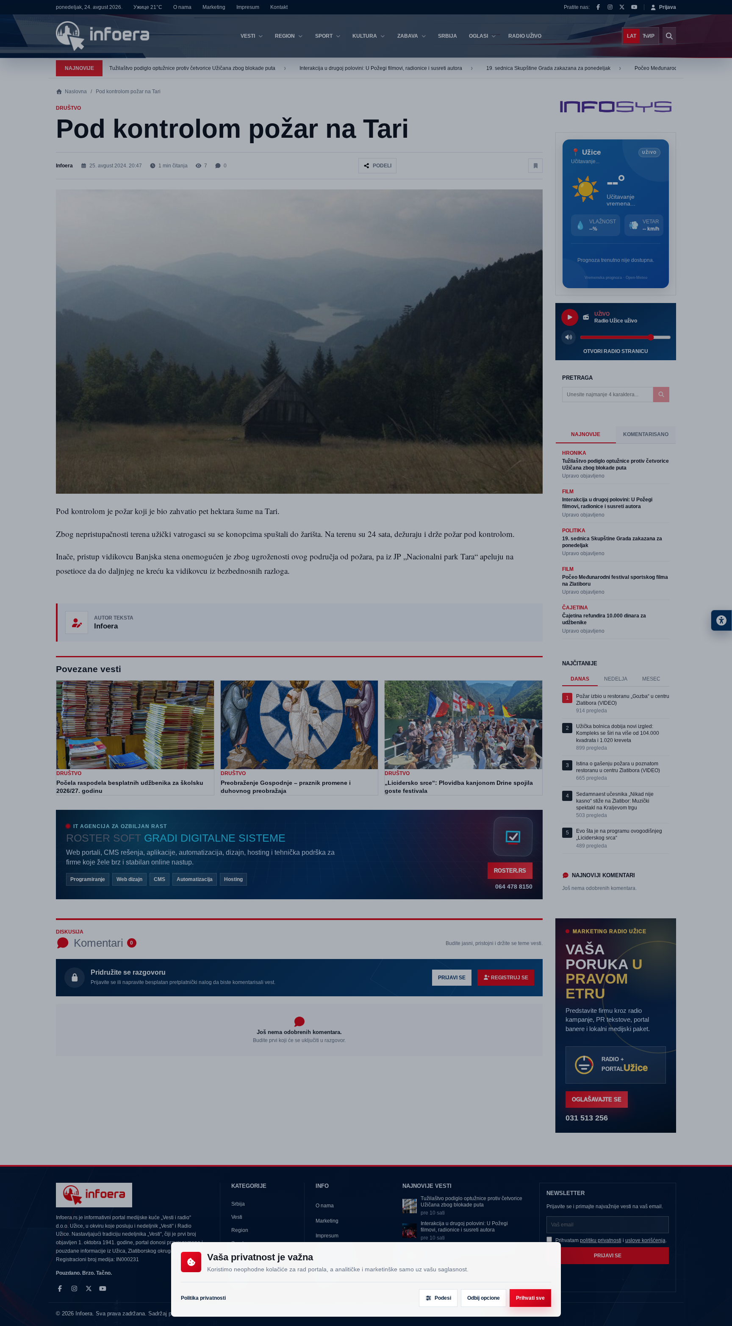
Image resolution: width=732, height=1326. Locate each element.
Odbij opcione (483, 1298)
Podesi (443, 1298)
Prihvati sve (530, 1298)
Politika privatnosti (203, 1298)
